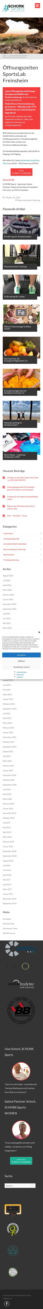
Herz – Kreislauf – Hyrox (17, 516)
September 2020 (10, 785)
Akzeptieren (21, 655)
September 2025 (10, 609)
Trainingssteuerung (11, 560)
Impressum (20, 677)
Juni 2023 (7, 685)
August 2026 (8, 576)
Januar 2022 (8, 732)
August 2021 (8, 751)
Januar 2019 (8, 846)
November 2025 (9, 604)
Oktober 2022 (9, 704)
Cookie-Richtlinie (22, 672)
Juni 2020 (7, 789)
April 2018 (7, 875)
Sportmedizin (8, 555)
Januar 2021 (8, 770)
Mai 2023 (7, 690)
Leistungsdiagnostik (11, 539)
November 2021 (9, 737)
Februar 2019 (8, 842)
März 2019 (7, 837)
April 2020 (7, 794)
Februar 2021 (8, 766)
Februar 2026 (8, 595)
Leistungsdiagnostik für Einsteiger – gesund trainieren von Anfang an (21, 488)
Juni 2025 (7, 618)
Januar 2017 (8, 894)
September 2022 (10, 709)
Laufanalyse (8, 533)
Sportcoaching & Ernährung (29, 200)
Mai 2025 (7, 623)
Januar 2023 (8, 699)
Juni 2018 (7, 870)
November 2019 (9, 813)
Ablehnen (21, 661)
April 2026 (7, 585)
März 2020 (7, 799)
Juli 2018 (6, 865)
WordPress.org (9, 933)
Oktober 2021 (9, 742)
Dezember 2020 (9, 775)
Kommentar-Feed (10, 928)
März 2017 (7, 889)
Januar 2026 (8, 599)
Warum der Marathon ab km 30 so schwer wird (21, 507)
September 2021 (10, 747)
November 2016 (9, 899)
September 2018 (10, 856)
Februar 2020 (8, 804)
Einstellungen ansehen (21, 667)
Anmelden (7, 919)
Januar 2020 (8, 808)
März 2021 (7, 761)
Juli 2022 (6, 713)
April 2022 (7, 718)
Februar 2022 (8, 728)
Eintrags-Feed (8, 923)
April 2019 (7, 832)
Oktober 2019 (9, 818)
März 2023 (7, 694)
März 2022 (7, 723)
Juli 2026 (6, 580)
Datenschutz (20, 674)
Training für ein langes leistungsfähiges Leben (22, 497)
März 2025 (7, 628)
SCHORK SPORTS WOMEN (14, 544)
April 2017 (7, 884)
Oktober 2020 (9, 780)
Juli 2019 (6, 823)
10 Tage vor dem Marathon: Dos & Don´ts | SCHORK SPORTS (22, 479)
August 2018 (8, 861)
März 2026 (7, 590)
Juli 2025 (6, 614)
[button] (39, 632)
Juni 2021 (7, 756)
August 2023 (8, 680)
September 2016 (10, 903)
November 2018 (9, 851)
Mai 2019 (7, 827)
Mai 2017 (7, 880)
